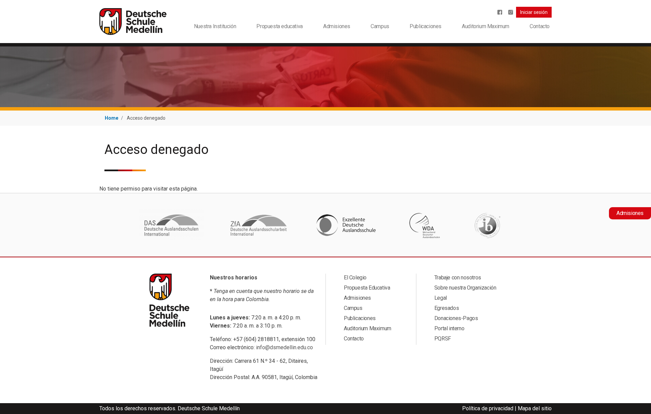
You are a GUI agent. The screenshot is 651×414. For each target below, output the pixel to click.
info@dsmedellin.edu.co (284, 347)
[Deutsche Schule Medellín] (132, 21)
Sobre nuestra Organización (465, 287)
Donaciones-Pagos (456, 318)
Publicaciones (425, 26)
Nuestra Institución (215, 26)
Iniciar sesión (534, 12)
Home (111, 118)
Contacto (540, 26)
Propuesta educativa (279, 26)
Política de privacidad (487, 408)
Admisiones (336, 26)
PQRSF (442, 338)
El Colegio (355, 277)
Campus (380, 26)
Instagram (510, 12)
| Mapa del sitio (533, 408)
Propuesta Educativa (367, 287)
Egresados (446, 308)
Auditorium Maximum (485, 26)
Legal (440, 298)
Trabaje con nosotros (457, 277)
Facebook (499, 12)
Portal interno (449, 328)
